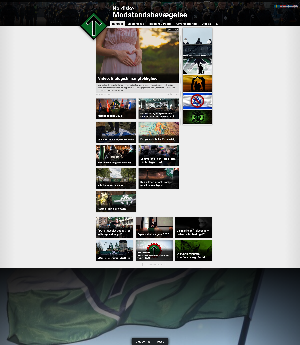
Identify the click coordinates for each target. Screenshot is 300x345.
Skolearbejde (121, 1)
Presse (182, 1)
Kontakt (207, 1)
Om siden (93, 1)
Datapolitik (143, 342)
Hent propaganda (153, 1)
